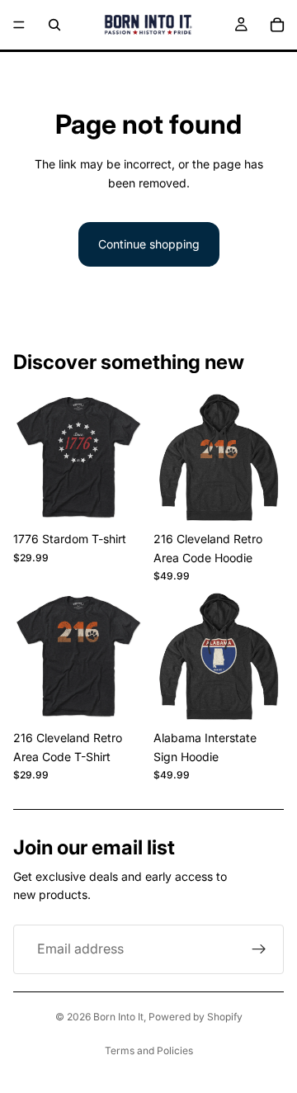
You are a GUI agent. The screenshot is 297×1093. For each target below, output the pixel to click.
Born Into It (118, 1016)
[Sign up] (259, 949)
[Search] (54, 25)
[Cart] (277, 25)
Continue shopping (149, 244)
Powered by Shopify (195, 1016)
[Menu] (19, 25)
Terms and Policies (149, 1050)
